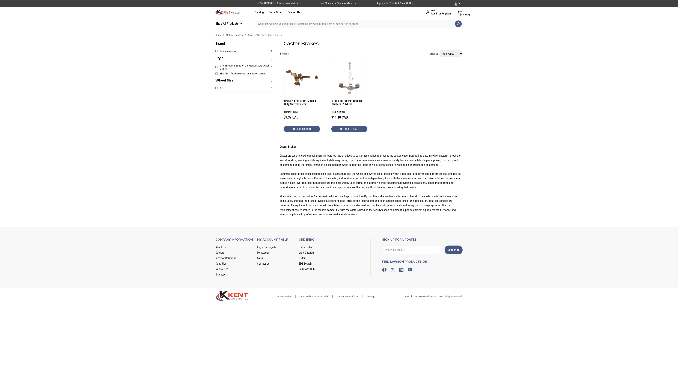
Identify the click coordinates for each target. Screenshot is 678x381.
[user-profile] (455, 4)
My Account (263, 252)
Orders (302, 258)
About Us (220, 247)
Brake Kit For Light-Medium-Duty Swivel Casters (301, 102)
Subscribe (453, 250)
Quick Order (276, 12)
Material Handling (234, 35)
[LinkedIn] (401, 270)
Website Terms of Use (347, 296)
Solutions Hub (307, 269)
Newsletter (221, 269)
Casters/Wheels (256, 35)
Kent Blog (221, 263)
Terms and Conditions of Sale (313, 296)
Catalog (259, 12)
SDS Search (305, 263)
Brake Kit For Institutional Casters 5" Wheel (347, 102)
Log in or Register (267, 247)
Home (218, 35)
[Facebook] (384, 270)
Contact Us (293, 12)
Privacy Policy (284, 296)
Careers (219, 252)
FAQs (260, 258)
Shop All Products (227, 23)
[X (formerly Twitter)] (393, 270)
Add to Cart (303, 129)
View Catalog (306, 252)
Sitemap (220, 274)
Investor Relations (225, 258)
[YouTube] (410, 270)
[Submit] (458, 23)
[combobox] (359, 24)
